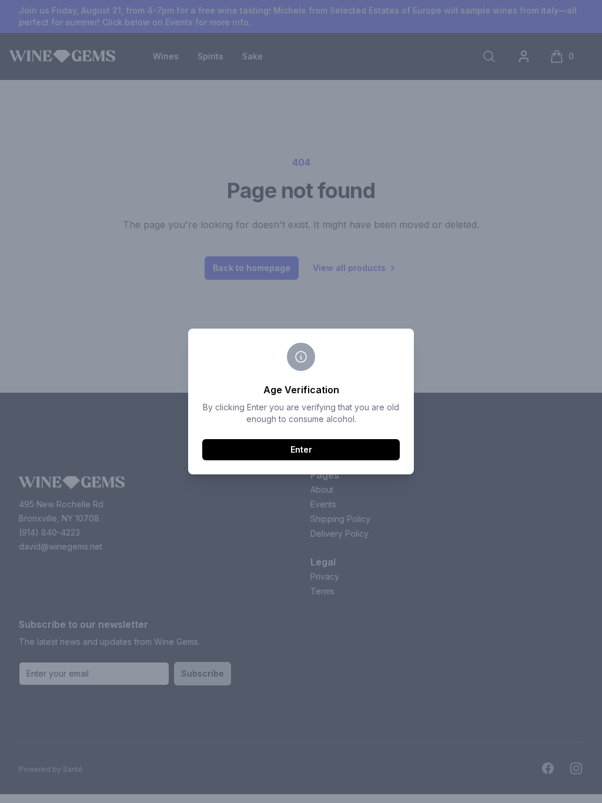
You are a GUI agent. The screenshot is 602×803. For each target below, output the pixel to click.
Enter (301, 449)
